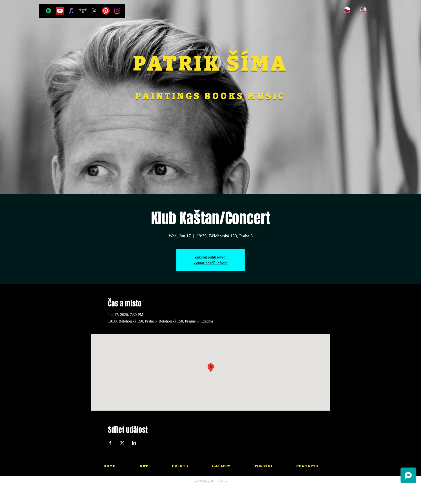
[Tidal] (83, 11)
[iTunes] (71, 11)
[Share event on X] (122, 443)
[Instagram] (117, 11)
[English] (363, 9)
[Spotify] (48, 11)
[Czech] (347, 9)
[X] (94, 11)
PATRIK (177, 63)
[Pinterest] (106, 11)
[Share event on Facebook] (110, 443)
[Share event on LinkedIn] (134, 443)
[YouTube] (60, 11)
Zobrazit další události (211, 263)
